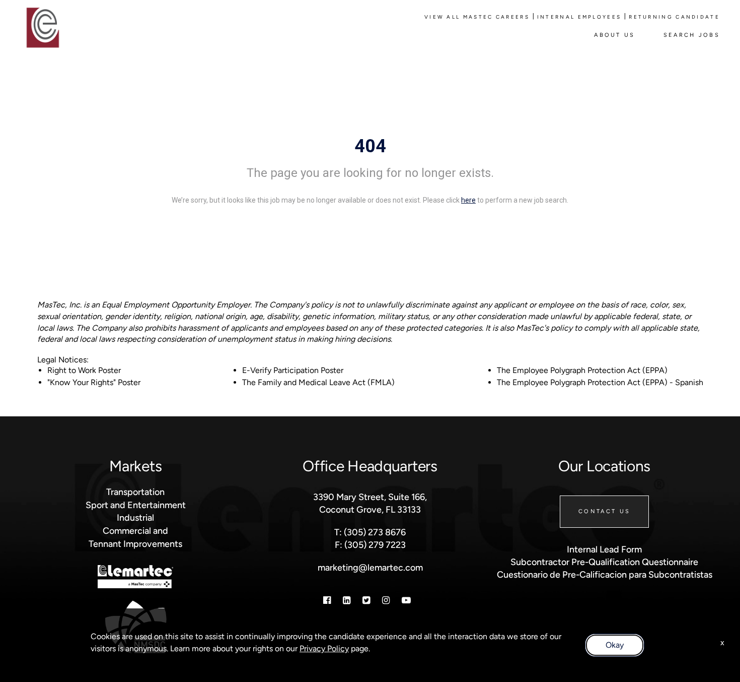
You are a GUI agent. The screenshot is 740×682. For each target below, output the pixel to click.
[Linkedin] (346, 600)
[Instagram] (386, 600)
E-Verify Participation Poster (292, 370)
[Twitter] (366, 600)
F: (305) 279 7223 (370, 544)
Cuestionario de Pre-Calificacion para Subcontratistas (604, 574)
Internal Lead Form (604, 549)
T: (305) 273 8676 (370, 532)
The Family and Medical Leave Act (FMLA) (318, 382)
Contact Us (604, 511)
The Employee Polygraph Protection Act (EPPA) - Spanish (600, 382)
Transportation (135, 491)
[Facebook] (327, 600)
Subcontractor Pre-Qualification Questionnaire (604, 561)
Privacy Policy (324, 648)
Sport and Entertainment (136, 505)
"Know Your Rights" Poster (93, 382)
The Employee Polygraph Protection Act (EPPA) (582, 370)
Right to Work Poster (84, 370)
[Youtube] (406, 600)
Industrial (135, 517)
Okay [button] (615, 645)
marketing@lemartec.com (370, 567)
